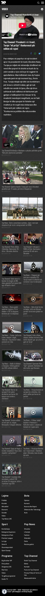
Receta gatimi (29, 544)
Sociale (4, 513)
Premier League (7, 538)
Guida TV (5, 579)
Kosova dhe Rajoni (30, 506)
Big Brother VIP (7, 560)
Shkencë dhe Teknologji (32, 510)
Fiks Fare (5, 570)
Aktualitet (5, 506)
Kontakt (26, 567)
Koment (27, 503)
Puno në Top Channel (31, 570)
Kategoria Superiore (8, 532)
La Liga (4, 541)
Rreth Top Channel (30, 560)
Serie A (4, 544)
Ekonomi (5, 510)
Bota (26, 495)
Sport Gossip (6, 550)
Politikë (4, 500)
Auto (26, 513)
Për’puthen (5, 564)
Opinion (26, 500)
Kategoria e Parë (7, 535)
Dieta (26, 541)
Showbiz (27, 529)
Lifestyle (27, 532)
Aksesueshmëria (30, 578)
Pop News (29, 524)
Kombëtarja (6, 529)
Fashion (26, 535)
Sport (5, 524)
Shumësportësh (7, 547)
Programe (7, 556)
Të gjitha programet (8, 576)
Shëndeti (27, 538)
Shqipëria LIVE (6, 567)
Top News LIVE (7, 519)
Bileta (26, 564)
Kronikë (4, 503)
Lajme (5, 495)
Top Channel (30, 556)
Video (5, 9)
